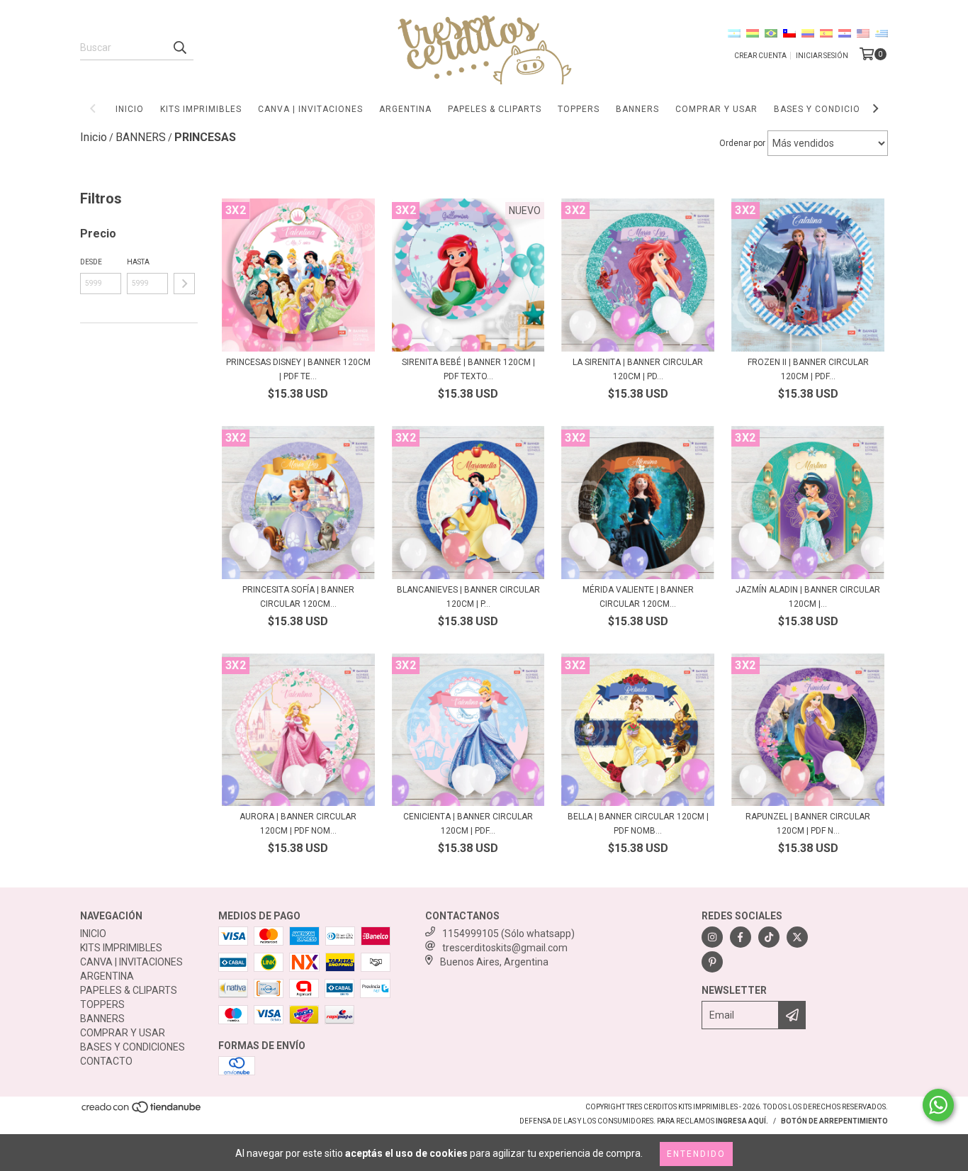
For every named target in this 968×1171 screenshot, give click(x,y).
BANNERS (637, 109)
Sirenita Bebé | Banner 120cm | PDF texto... (468, 369)
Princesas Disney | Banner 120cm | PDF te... (298, 369)
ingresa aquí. (742, 1121)
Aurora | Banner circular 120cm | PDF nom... (298, 824)
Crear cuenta (760, 56)
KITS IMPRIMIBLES (201, 109)
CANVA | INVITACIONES (310, 109)
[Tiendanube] (142, 1112)
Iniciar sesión (822, 56)
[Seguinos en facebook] (740, 937)
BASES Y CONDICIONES (826, 109)
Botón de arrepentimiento (834, 1121)
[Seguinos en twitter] (797, 937)
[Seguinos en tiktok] (769, 937)
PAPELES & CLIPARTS (494, 109)
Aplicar (184, 283)
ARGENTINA (405, 109)
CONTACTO (106, 1061)
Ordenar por (742, 143)
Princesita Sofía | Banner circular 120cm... (298, 597)
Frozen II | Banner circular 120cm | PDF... (808, 369)
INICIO (130, 109)
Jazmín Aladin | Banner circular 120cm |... (808, 597)
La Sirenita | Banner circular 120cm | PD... (638, 369)
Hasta (138, 262)
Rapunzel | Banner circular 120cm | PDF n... (807, 824)
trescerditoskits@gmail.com (505, 947)
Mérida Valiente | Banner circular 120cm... (638, 597)
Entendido (696, 1154)
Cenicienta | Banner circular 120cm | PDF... (468, 824)
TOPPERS (579, 109)
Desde (91, 262)
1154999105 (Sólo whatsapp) (508, 933)
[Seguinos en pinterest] (712, 962)
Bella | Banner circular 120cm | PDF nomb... (638, 824)
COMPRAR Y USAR (716, 109)
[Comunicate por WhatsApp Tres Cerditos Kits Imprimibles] (938, 1105)
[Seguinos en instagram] (712, 937)
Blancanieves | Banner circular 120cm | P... (468, 597)
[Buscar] (179, 47)
